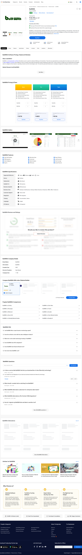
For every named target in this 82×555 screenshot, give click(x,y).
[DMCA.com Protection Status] (20, 548)
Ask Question (37, 2)
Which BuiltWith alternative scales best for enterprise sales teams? (21, 389)
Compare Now (72, 297)
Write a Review (42, 12)
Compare (31, 2)
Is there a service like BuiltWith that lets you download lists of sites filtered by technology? (27, 370)
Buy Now (37, 37)
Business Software (32, 6)
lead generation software (13, 61)
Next (25, 18)
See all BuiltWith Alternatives (41, 454)
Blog (42, 2)
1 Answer (6, 378)
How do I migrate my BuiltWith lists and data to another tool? (20, 402)
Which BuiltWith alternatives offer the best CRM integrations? (20, 396)
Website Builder (51, 6)
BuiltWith (34, 10)
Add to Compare (8, 292)
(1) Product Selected (60, 297)
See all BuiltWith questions (40, 410)
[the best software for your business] (5, 2)
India (71, 2)
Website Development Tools (42, 6)
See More (41, 72)
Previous (2, 140)
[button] (40, 330)
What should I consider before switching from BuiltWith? (19, 383)
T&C (56, 25)
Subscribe (78, 546)
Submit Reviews (41, 233)
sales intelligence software (9, 62)
